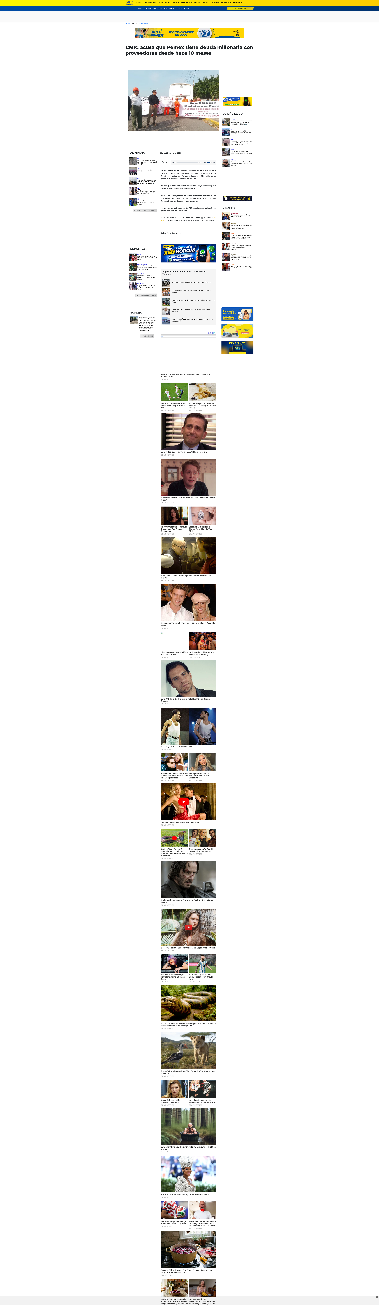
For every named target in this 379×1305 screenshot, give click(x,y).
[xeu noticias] (129, 3)
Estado (167, 3)
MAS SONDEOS (148, 336)
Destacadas (157, 8)
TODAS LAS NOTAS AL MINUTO (146, 210)
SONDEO (136, 312)
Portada (139, 3)
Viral (166, 8)
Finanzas (148, 8)
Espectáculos (217, 3)
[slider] (186, 162)
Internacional (186, 3)
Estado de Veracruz (144, 23)
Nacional (175, 3)
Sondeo (186, 8)
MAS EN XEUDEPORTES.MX (147, 295)
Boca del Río (158, 3)
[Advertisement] (144, 229)
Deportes (197, 3)
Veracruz (148, 3)
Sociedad (227, 3)
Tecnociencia (238, 3)
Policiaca (207, 3)
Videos (171, 8)
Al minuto (139, 8)
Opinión (179, 8)
